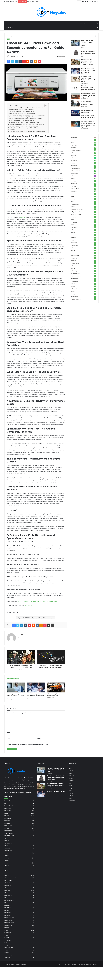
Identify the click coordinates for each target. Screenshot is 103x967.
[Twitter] (12, 61)
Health (68, 23)
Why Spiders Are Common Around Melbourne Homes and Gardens (88, 79)
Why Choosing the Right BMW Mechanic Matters (55, 694)
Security (74, 242)
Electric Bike (75, 255)
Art (73, 219)
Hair (73, 224)
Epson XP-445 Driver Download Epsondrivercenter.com (36, 618)
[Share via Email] (48, 625)
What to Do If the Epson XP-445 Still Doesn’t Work (22, 120)
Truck (73, 291)
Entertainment (76, 170)
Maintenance (75, 217)
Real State (75, 173)
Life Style (28, 23)
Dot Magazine (12, 964)
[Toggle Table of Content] (45, 105)
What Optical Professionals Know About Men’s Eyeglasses (88, 87)
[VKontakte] (31, 61)
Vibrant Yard (75, 294)
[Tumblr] (20, 61)
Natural (74, 260)
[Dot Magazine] (51, 11)
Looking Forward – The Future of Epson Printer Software (24, 127)
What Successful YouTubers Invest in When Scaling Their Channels (87, 103)
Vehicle (74, 194)
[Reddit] (27, 61)
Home (7, 23)
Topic (73, 286)
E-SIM (73, 235)
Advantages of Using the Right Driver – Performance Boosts (24, 122)
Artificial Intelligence (77, 209)
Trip (73, 240)
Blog (73, 140)
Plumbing (74, 271)
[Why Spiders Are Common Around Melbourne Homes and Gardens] (75, 79)
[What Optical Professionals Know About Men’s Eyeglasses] (75, 88)
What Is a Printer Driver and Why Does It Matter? (21, 109)
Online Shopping (76, 214)
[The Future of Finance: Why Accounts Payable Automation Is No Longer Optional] (75, 124)
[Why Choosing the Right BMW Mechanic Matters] (56, 687)
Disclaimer (88, 964)
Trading (71, 795)
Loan (73, 283)
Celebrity (36, 23)
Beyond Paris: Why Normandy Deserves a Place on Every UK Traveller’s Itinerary (47, 1)
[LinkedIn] (16, 61)
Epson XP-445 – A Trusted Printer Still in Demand (22, 113)
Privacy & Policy (81, 964)
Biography (74, 183)
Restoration (75, 289)
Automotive (75, 222)
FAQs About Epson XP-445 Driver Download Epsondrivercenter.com (27, 131)
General (74, 206)
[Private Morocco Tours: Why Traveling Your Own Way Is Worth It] (75, 96)
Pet (73, 196)
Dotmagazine (28, 605)
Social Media (75, 188)
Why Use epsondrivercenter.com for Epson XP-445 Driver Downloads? (27, 115)
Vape (73, 232)
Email (9, 738)
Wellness (74, 227)
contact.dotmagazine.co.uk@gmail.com (22, 792)
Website (39, 738)
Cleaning (74, 191)
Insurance (74, 258)
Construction (75, 204)
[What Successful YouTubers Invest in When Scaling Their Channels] (75, 103)
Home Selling (75, 263)
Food (73, 178)
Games (74, 176)
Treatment (75, 296)
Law (73, 201)
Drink (73, 268)
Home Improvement (77, 150)
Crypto (60, 23)
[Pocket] (39, 61)
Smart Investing (76, 299)
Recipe (74, 265)
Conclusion (12, 129)
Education (74, 165)
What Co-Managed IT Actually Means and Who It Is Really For (35, 695)
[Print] (52, 625)
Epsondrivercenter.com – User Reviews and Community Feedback (27, 124)
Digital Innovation (76, 211)
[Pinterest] (24, 61)
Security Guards (76, 276)
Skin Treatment (76, 229)
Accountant (75, 247)
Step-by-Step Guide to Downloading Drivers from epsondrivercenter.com (28, 117)
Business (13, 23)
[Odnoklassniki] (35, 61)
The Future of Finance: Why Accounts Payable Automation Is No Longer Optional (88, 124)
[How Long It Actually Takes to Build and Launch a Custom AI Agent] (16, 687)
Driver (73, 250)
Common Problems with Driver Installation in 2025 (22, 111)
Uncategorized (76, 168)
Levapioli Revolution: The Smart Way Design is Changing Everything (37, 601)
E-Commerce (75, 278)
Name (9, 732)
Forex (70, 790)
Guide (73, 163)
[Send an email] (14, 56)
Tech (13, 36)
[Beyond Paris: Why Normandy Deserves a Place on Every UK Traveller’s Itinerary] (75, 62)
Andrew (12, 56)
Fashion (21, 23)
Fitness (74, 199)
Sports (74, 237)
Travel (54, 23)
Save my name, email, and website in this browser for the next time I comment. (28, 744)
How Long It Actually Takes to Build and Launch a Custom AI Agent (15, 695)
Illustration (75, 281)
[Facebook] (8, 61)
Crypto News (75, 253)
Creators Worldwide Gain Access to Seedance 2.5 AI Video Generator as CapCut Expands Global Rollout (88, 114)
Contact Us (9, 27)
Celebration (75, 245)
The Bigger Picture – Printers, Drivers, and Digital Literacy (24, 126)
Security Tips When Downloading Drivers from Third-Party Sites (25, 118)
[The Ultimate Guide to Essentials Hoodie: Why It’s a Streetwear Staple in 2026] (75, 52)
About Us (74, 964)
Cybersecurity (76, 273)
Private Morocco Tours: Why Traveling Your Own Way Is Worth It (88, 95)
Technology (45, 23)
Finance (74, 186)
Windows (23, 217)
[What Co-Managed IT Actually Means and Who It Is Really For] (36, 687)
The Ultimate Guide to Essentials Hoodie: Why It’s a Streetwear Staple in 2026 (88, 52)
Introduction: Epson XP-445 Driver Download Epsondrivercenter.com (26, 107)
